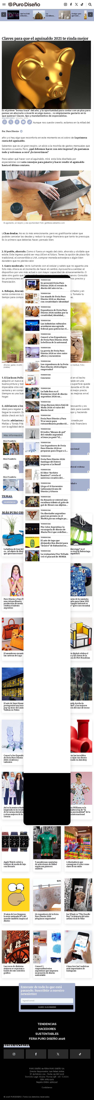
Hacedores (51, 4)
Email (24, 122)
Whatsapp (5, 122)
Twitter (77, 4)
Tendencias (47, 1024)
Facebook (71, 4)
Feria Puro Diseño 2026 (51, 11)
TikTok (82, 4)
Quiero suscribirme (47, 1007)
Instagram (66, 4)
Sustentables (51, 7)
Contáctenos (47, 1088)
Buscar (90, 4)
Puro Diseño (12, 131)
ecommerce (9, 502)
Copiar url (30, 122)
